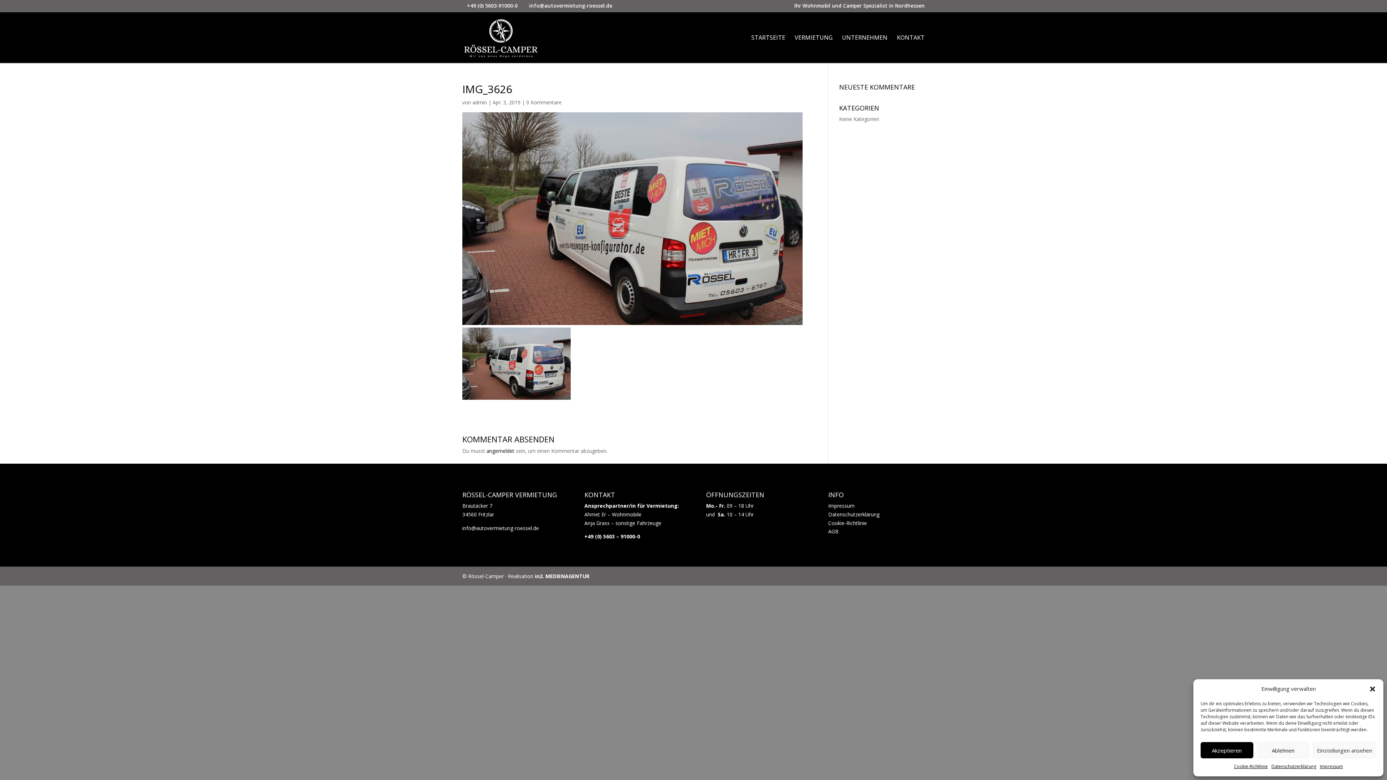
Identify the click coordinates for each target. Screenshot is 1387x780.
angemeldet (500, 450)
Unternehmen (864, 38)
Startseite (768, 38)
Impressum (1331, 766)
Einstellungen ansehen (1344, 750)
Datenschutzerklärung (1293, 766)
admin (479, 102)
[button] (1372, 689)
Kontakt (911, 38)
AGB (833, 531)
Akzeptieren (1227, 750)
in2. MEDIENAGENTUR (562, 576)
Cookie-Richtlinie (1251, 766)
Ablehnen (1283, 750)
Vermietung (814, 38)
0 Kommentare (544, 102)
